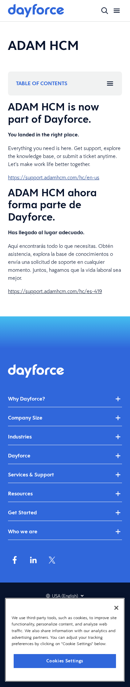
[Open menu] (116, 10)
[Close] (116, 608)
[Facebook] (14, 560)
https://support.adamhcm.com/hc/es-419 (55, 291)
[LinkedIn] (33, 560)
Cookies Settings (64, 661)
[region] (65, 640)
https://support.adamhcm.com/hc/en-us (53, 177)
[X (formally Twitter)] (52, 560)
